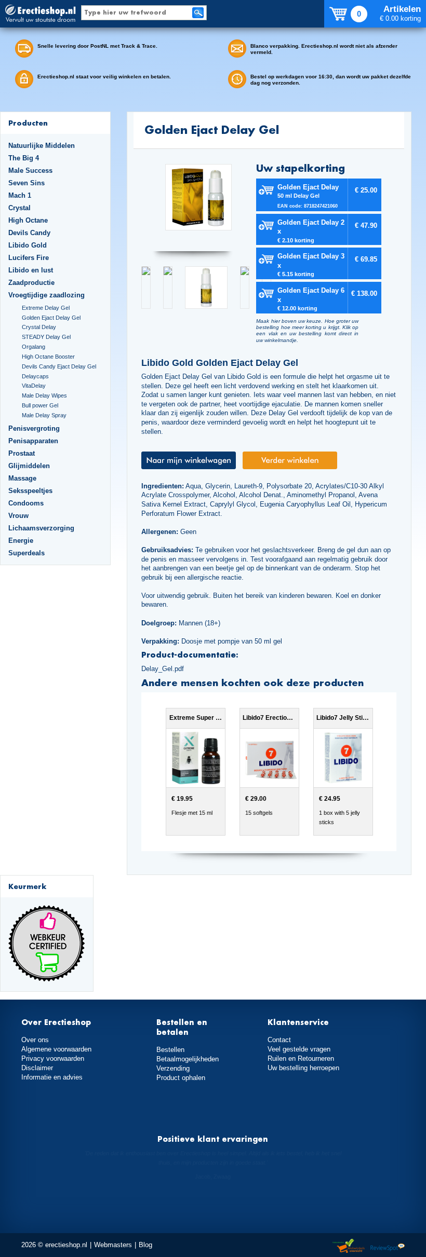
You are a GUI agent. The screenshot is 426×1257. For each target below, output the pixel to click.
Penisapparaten (33, 441)
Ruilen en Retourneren (301, 1058)
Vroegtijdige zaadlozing (46, 295)
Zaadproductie (31, 282)
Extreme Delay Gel (46, 308)
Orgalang (33, 347)
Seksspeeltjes (30, 491)
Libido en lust (30, 270)
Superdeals (26, 553)
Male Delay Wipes (44, 395)
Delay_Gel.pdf (162, 669)
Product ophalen (180, 1078)
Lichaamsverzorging (41, 528)
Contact (279, 1040)
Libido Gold (27, 245)
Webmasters (113, 1245)
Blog (145, 1245)
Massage (22, 478)
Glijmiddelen (29, 466)
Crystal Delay (39, 327)
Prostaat (21, 453)
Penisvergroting (34, 428)
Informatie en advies (52, 1077)
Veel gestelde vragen (299, 1049)
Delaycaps (35, 376)
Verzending (173, 1068)
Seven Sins (26, 183)
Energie (20, 540)
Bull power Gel (40, 405)
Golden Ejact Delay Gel (51, 318)
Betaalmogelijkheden (187, 1059)
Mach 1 (19, 195)
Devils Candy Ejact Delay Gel (59, 366)
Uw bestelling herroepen (303, 1068)
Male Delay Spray (44, 415)
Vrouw (18, 516)
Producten (28, 122)
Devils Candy (29, 233)
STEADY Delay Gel (46, 337)
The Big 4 (23, 158)
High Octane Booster (48, 356)
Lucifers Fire (28, 258)
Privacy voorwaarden (52, 1058)
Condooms (26, 503)
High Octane (28, 220)
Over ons (35, 1040)
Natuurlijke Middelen (41, 145)
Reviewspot (387, 1246)
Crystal (19, 208)
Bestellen (170, 1050)
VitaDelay (34, 385)
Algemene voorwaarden (56, 1049)
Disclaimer (37, 1068)
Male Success (30, 170)
